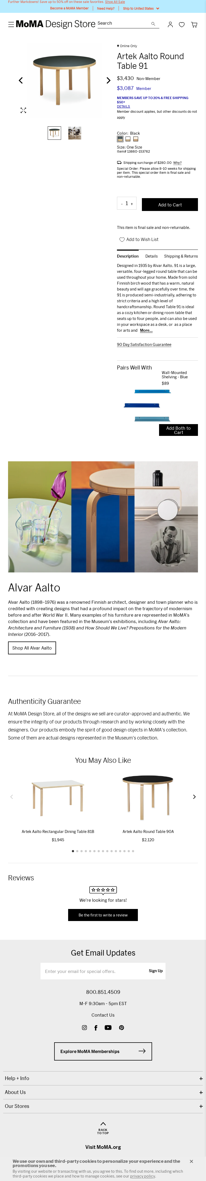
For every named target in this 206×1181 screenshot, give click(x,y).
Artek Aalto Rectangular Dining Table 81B (58, 831)
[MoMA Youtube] (108, 1028)
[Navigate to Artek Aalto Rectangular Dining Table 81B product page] (58, 798)
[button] (11, 796)
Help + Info (17, 1078)
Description (128, 256)
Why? (177, 162)
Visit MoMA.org (103, 1147)
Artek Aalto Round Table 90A (148, 831)
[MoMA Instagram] (84, 1028)
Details (123, 106)
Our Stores (17, 1106)
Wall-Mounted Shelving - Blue (175, 375)
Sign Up (156, 971)
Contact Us (103, 1014)
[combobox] (124, 24)
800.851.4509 (103, 992)
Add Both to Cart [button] (178, 430)
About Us (15, 1092)
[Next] (107, 80)
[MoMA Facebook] (96, 1028)
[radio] (120, 139)
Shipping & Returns (181, 256)
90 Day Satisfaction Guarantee (144, 344)
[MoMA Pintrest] (121, 1028)
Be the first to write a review (103, 915)
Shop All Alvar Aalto (32, 647)
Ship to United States (138, 8)
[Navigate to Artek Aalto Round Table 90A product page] (148, 798)
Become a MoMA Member (69, 8)
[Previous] (21, 80)
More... (146, 330)
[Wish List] (182, 24)
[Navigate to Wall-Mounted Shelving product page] (139, 403)
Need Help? (106, 8)
